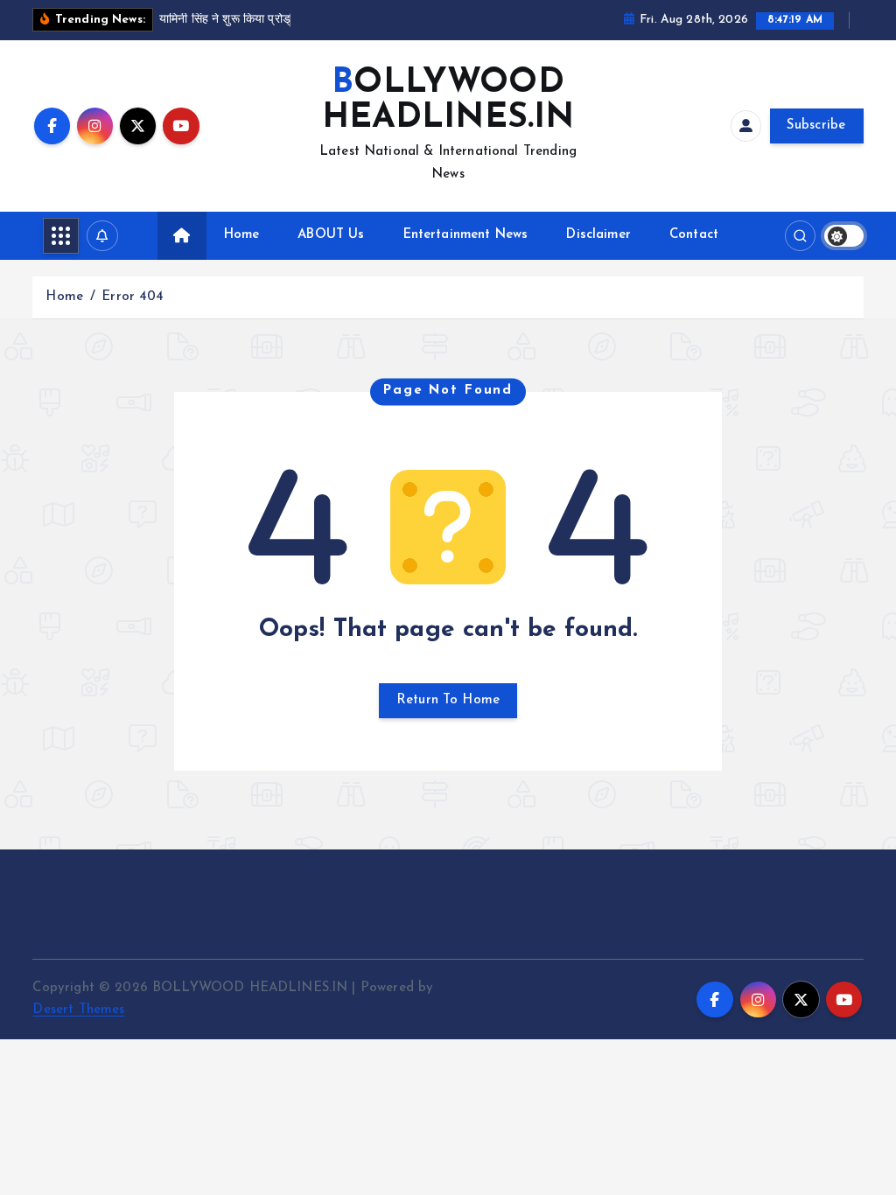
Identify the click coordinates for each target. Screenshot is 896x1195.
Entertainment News (465, 234)
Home (242, 234)
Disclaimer (598, 234)
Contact (693, 234)
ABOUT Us (331, 234)
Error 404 (133, 297)
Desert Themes (78, 1010)
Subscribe (816, 125)
